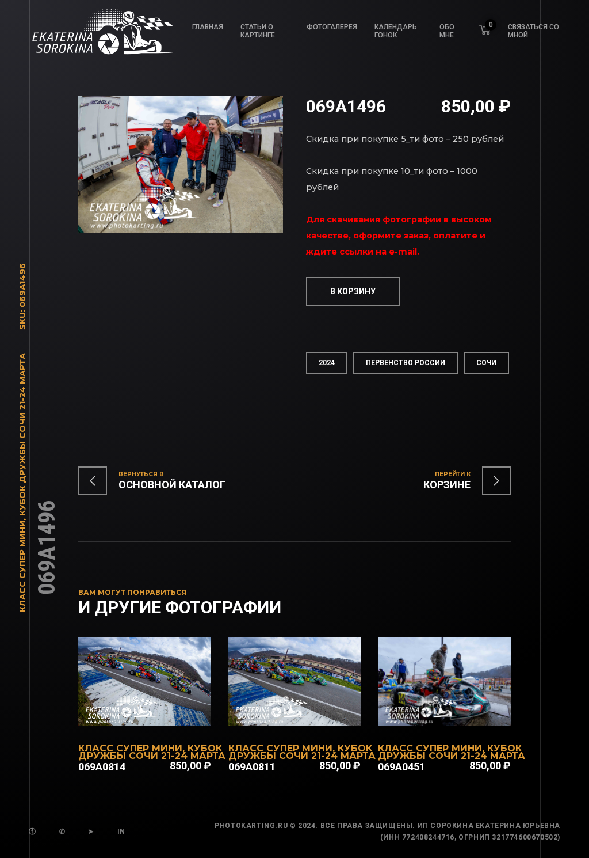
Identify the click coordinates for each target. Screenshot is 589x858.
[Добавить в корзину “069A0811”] (309, 720)
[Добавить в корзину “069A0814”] (160, 720)
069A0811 (252, 767)
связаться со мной (533, 31)
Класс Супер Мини (22, 566)
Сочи (486, 363)
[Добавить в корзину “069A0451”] (460, 720)
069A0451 (401, 767)
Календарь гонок (395, 31)
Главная (207, 27)
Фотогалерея (332, 27)
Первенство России (405, 363)
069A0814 (101, 767)
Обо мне (446, 31)
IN (121, 831)
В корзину (353, 291)
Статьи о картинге (257, 31)
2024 (327, 363)
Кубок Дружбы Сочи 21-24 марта (22, 434)
